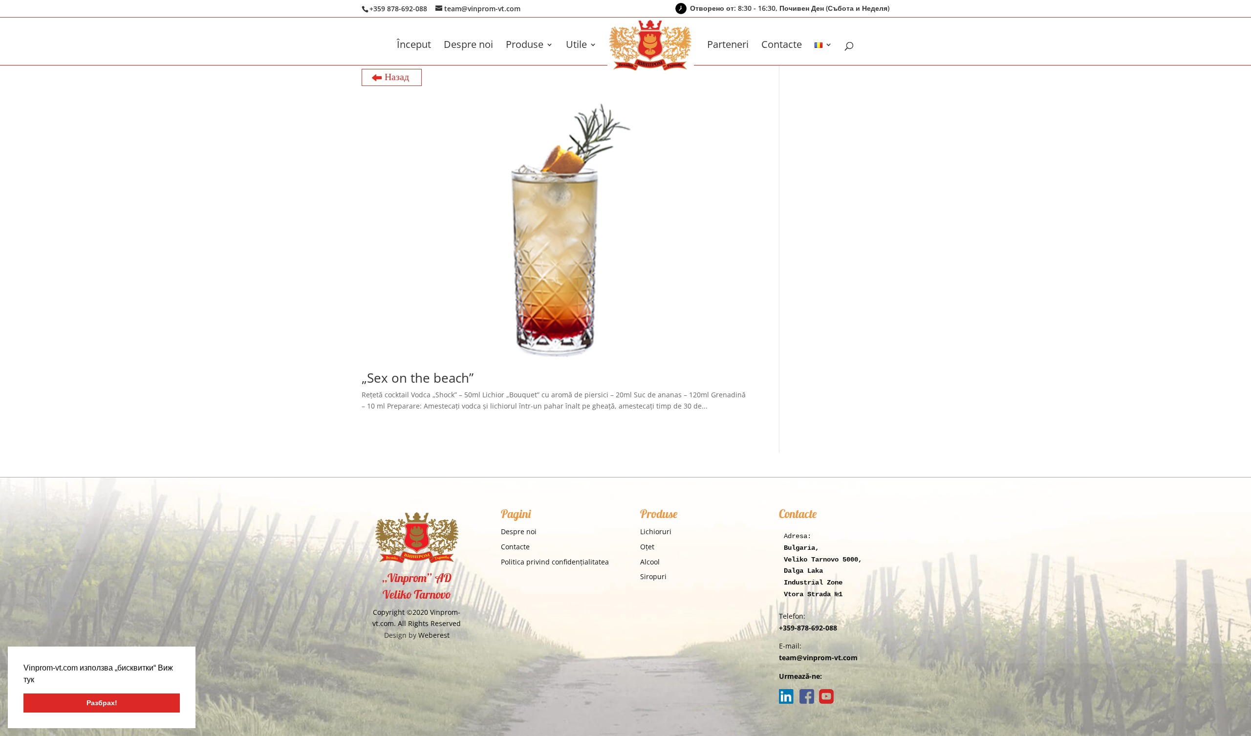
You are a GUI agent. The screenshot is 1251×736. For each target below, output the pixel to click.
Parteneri (728, 46)
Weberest (434, 635)
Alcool (650, 561)
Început (414, 46)
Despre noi (468, 46)
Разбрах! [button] (101, 703)
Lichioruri (655, 531)
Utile (576, 46)
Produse (524, 46)
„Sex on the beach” (418, 378)
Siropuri (653, 576)
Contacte (781, 46)
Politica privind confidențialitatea (555, 561)
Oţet (647, 546)
